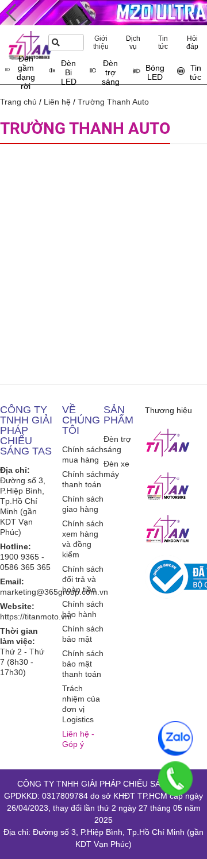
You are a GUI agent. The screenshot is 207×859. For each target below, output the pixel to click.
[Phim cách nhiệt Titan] (168, 529)
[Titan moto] (168, 486)
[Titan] (168, 443)
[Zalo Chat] (175, 738)
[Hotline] (175, 778)
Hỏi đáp (192, 42)
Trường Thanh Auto (113, 101)
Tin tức (163, 42)
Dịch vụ (133, 42)
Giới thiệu (101, 42)
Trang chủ (18, 101)
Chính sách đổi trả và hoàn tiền (82, 579)
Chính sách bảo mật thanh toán (82, 664)
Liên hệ (57, 101)
